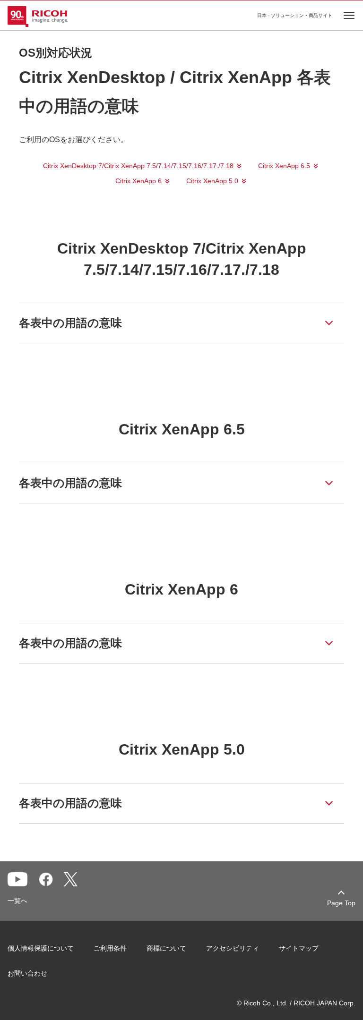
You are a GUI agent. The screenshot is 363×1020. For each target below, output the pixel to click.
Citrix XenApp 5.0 (212, 181)
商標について (166, 948)
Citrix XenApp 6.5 (284, 166)
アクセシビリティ (232, 948)
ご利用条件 (110, 948)
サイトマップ (299, 948)
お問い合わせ (27, 973)
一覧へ (17, 900)
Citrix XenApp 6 (138, 181)
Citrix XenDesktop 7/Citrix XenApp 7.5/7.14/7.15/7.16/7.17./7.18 (138, 166)
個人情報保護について (41, 948)
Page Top (341, 903)
